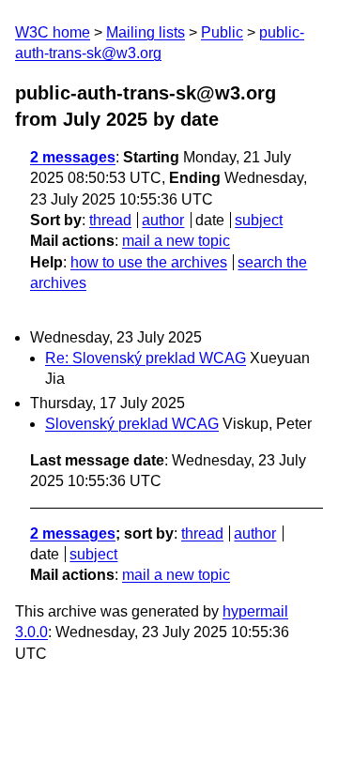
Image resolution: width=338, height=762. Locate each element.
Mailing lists (145, 32)
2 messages (72, 157)
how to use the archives (148, 262)
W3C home (52, 32)
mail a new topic (176, 241)
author (163, 220)
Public (222, 32)
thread (110, 220)
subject (259, 220)
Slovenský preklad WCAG (132, 424)
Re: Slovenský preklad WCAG (145, 358)
